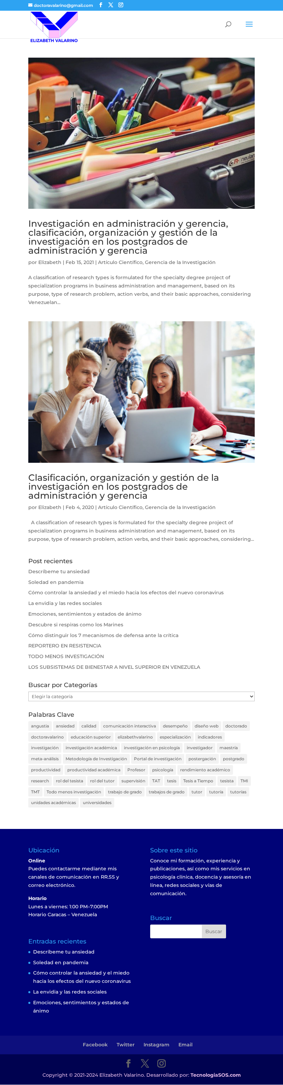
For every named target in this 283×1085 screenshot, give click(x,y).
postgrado (233, 758)
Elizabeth (49, 262)
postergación (202, 758)
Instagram (156, 1045)
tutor (197, 791)
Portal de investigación (158, 758)
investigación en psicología (152, 747)
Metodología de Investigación (96, 758)
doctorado (236, 726)
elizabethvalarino (135, 737)
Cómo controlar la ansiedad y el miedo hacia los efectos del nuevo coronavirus (126, 592)
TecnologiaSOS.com (216, 1075)
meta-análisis (45, 758)
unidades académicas (53, 802)
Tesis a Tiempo (198, 780)
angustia (40, 726)
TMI (244, 780)
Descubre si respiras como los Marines (75, 625)
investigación (45, 747)
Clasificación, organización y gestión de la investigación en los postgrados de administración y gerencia (123, 486)
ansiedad (65, 726)
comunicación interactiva (129, 726)
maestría (228, 747)
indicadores (210, 737)
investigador (200, 747)
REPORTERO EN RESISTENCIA (64, 646)
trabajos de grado (167, 791)
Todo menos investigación (74, 791)
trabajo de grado (125, 791)
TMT (35, 791)
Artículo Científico (120, 262)
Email (185, 1045)
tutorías (238, 791)
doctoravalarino (47, 737)
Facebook (95, 1045)
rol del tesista (69, 780)
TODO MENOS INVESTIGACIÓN (66, 656)
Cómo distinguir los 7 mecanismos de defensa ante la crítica (103, 635)
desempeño (175, 726)
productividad (45, 769)
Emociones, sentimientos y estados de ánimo (85, 614)
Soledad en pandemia (56, 582)
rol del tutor (102, 780)
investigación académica (91, 747)
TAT (156, 780)
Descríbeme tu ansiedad (59, 571)
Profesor (136, 769)
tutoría (216, 791)
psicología (162, 769)
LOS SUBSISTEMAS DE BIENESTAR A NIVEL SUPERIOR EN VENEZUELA (114, 667)
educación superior (91, 737)
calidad (88, 726)
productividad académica (93, 769)
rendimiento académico (205, 769)
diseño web (206, 726)
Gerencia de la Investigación (180, 262)
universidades (97, 802)
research (40, 780)
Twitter (126, 1045)
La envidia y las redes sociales (65, 603)
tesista (227, 780)
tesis (171, 780)
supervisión (133, 780)
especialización (175, 737)
